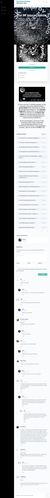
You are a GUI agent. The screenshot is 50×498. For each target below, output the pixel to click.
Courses (21, 6)
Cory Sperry (22, 426)
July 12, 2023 (23, 341)
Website (40, 263)
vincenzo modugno (24, 319)
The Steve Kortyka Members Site (23, 2)
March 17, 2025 (23, 450)
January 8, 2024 (25, 371)
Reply (21, 284)
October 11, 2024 (23, 427)
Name (18, 263)
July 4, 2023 (22, 280)
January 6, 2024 (23, 361)
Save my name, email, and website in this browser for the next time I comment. (31, 270)
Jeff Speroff (22, 449)
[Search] (44, 2)
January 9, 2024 (27, 412)
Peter (21, 340)
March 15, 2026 (23, 478)
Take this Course (32, 67)
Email (29, 263)
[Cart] (46, 2)
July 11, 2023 (22, 320)
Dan (21, 279)
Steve (24, 239)
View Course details (21, 35)
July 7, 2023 (24, 290)
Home (17, 6)
